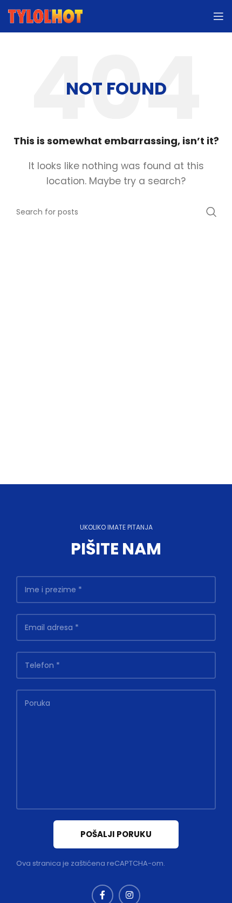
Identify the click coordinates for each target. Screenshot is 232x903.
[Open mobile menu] (218, 16)
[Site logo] (45, 15)
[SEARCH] (211, 211)
